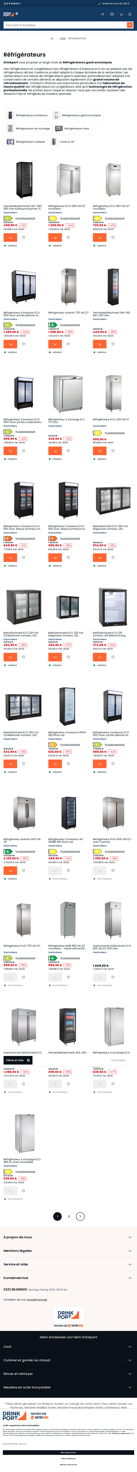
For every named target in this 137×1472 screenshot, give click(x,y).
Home (63, 38)
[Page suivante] (80, 1216)
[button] (121, 14)
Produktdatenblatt (25, 218)
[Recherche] (130, 25)
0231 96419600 (15, 1289)
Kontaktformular (37, 1299)
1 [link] (57, 1216)
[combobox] (68, 25)
